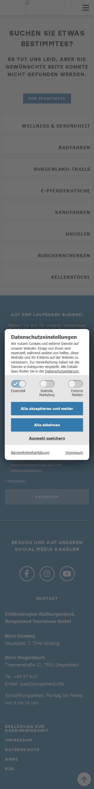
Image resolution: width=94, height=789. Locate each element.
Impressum (74, 452)
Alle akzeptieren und (47, 408)
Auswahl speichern (47, 438)
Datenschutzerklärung (62, 371)
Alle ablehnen (47, 425)
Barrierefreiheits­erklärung (30, 452)
